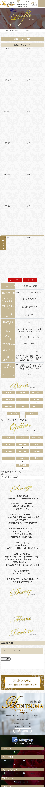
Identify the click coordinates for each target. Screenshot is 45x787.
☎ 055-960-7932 (22, 719)
